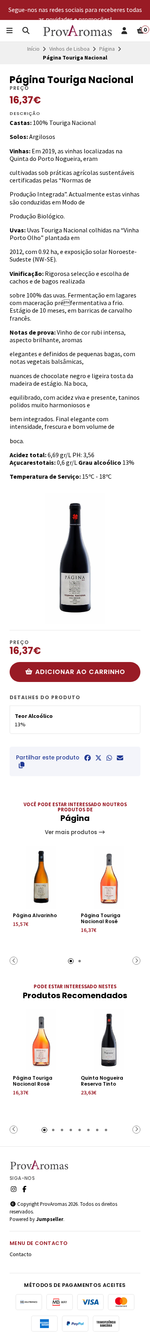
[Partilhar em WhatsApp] (109, 758)
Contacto (21, 1254)
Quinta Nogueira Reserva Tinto (102, 1081)
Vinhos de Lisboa (69, 48)
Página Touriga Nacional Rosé (100, 918)
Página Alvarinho (35, 915)
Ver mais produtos (71, 832)
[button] (22, 765)
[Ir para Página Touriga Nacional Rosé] (109, 877)
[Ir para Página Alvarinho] (41, 877)
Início (33, 48)
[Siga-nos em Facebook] (24, 1189)
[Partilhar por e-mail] (120, 758)
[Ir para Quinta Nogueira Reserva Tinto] (109, 1040)
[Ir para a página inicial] (78, 31)
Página (107, 48)
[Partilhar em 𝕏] (98, 758)
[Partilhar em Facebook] (88, 758)
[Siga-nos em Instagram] (14, 1189)
